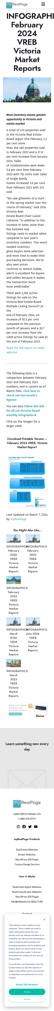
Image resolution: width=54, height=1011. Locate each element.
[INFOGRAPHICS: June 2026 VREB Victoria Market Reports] (33, 621)
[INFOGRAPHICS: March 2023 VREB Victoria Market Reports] (13, 663)
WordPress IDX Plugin (27, 859)
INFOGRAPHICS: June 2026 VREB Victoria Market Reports (37, 640)
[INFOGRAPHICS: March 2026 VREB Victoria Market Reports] (13, 621)
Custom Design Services (27, 864)
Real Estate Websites (27, 849)
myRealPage (18, 519)
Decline (27, 999)
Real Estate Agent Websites (27, 886)
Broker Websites (27, 854)
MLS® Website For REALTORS (27, 901)
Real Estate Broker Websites (27, 891)
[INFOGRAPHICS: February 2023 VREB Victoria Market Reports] (33, 538)
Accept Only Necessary (27, 984)
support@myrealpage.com (27, 813)
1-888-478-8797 (27, 818)
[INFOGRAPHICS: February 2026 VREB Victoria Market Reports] (13, 538)
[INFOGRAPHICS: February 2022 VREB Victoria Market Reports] (13, 580)
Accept (27, 992)
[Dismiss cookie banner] (44, 920)
